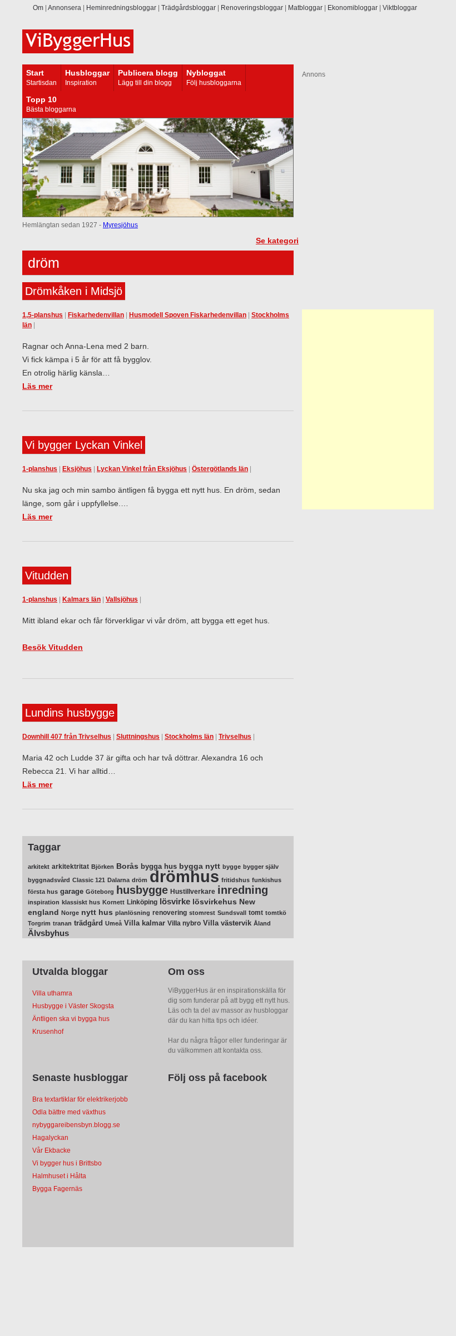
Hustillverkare (192, 891)
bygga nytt (199, 866)
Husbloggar (87, 72)
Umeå (113, 923)
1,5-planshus (42, 315)
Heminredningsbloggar (121, 8)
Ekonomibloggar (353, 8)
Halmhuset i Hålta (59, 1176)
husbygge (142, 890)
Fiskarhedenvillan (96, 315)
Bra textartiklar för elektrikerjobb (80, 1099)
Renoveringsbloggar (252, 8)
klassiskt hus (81, 902)
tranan (62, 923)
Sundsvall (231, 912)
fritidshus (235, 880)
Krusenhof (47, 1031)
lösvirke (175, 901)
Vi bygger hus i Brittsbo (67, 1163)
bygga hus (159, 866)
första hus (43, 891)
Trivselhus (235, 736)
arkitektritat (70, 866)
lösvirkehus (214, 902)
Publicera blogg (148, 72)
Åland (262, 923)
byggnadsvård (49, 880)
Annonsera (64, 8)
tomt (256, 913)
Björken (102, 866)
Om (38, 8)
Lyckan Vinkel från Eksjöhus (142, 469)
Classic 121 (88, 880)
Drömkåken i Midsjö (73, 291)
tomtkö (275, 912)
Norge (70, 912)
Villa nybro (184, 923)
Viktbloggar (400, 8)
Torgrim (39, 923)
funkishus (266, 880)
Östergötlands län (220, 469)
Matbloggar (305, 8)
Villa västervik (227, 923)
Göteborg (100, 891)
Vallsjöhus (122, 599)
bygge (231, 866)
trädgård (88, 923)
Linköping (142, 902)
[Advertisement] (371, 409)
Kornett (113, 902)
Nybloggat (206, 72)
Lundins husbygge (70, 713)
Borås (127, 866)
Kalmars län (81, 599)
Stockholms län (189, 736)
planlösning (132, 912)
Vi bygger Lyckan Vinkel (83, 445)
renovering (169, 913)
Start (35, 72)
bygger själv (261, 866)
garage (71, 891)
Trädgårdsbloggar (188, 8)
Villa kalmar (144, 923)
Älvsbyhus (48, 933)
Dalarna (118, 880)
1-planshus (39, 469)
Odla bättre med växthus (69, 1112)
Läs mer (37, 386)
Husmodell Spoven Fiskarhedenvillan (187, 315)
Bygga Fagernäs (57, 1189)
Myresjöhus (120, 225)
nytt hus (97, 912)
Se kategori (277, 240)
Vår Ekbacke (51, 1150)
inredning (242, 890)
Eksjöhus (77, 469)
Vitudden (46, 575)
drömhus (184, 876)
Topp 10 (41, 99)
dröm (139, 880)
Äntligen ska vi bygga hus (71, 1019)
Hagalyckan (50, 1138)
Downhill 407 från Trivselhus (66, 736)
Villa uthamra (52, 993)
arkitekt (38, 866)
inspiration (44, 902)
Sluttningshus (138, 736)
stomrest (202, 912)
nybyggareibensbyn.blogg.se (76, 1125)
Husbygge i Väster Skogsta (73, 1006)
